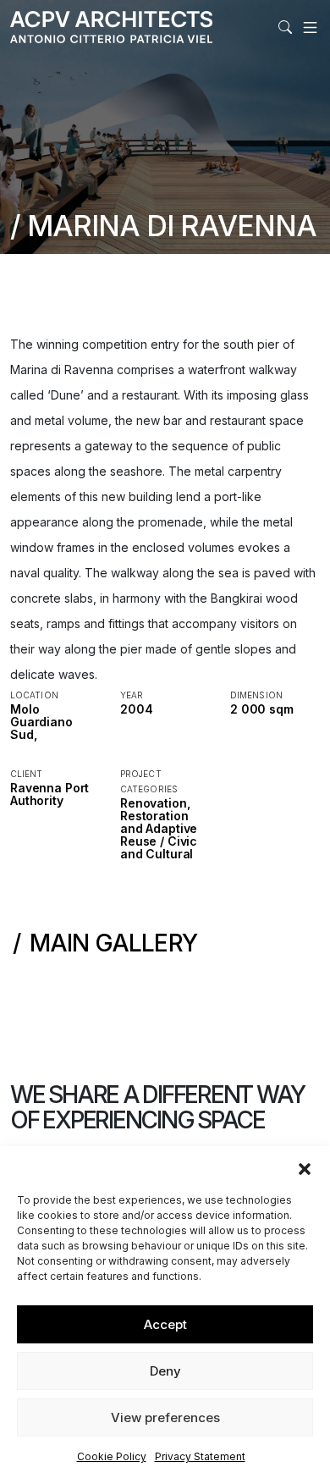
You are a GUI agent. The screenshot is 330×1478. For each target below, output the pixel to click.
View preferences (165, 1417)
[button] (304, 1167)
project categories (149, 781)
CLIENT (26, 774)
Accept (165, 1324)
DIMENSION (256, 695)
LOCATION (34, 695)
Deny (165, 1371)
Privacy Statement (200, 1456)
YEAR (131, 695)
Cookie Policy (111, 1456)
